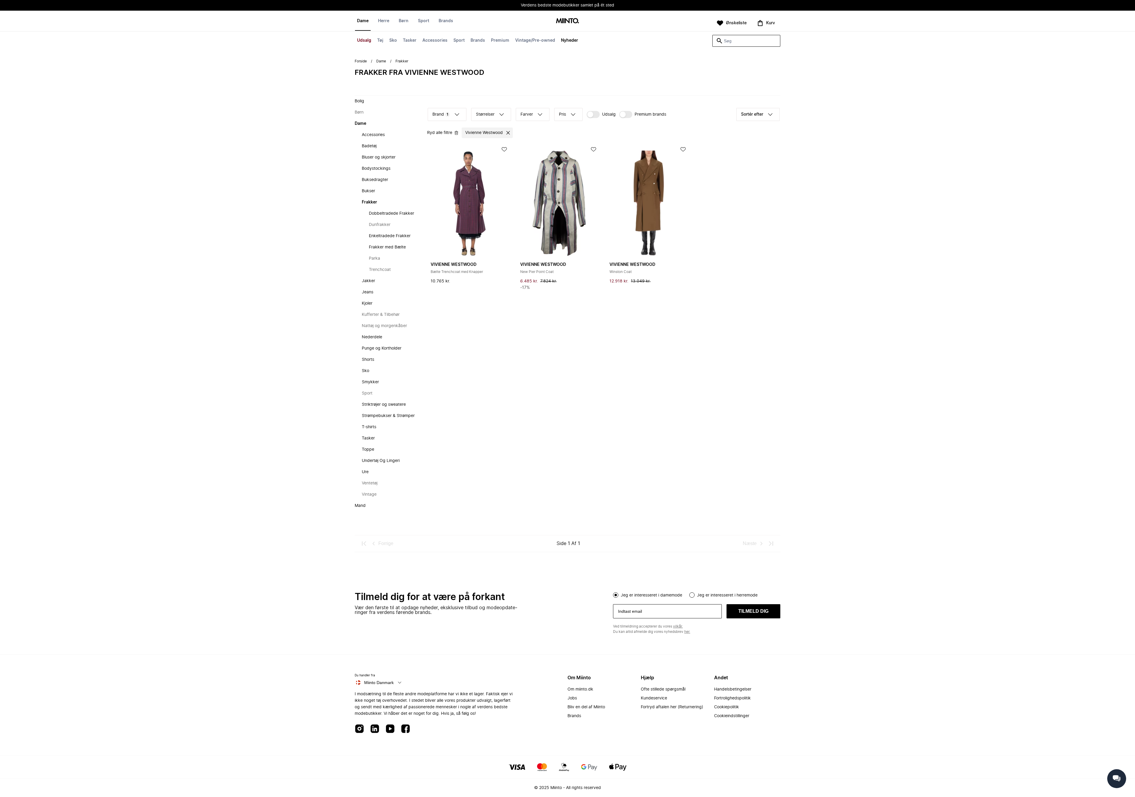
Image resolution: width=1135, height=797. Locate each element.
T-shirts (369, 427)
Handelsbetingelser (732, 689)
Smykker (370, 382)
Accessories (434, 40)
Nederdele (372, 337)
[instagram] (359, 729)
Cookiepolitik (726, 707)
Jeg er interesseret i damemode (651, 595)
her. (687, 631)
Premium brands (650, 114)
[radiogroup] (696, 594)
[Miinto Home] (567, 21)
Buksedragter (375, 180)
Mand (360, 506)
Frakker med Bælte (387, 247)
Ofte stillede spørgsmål (663, 689)
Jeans (367, 292)
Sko (393, 40)
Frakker (369, 202)
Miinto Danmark (379, 682)
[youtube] (390, 729)
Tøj (380, 40)
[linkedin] (375, 729)
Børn (403, 21)
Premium (500, 40)
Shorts (368, 360)
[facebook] (405, 729)
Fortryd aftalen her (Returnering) (672, 707)
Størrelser (485, 114)
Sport (459, 40)
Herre (383, 21)
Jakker (368, 281)
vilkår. (678, 626)
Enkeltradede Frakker (390, 236)
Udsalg (364, 40)
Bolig (359, 101)
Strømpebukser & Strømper (388, 416)
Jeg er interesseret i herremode (727, 595)
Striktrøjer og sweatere (384, 404)
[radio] (615, 595)
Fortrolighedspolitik (732, 698)
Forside (361, 61)
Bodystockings (376, 168)
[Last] (770, 543)
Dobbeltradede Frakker (391, 213)
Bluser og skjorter (378, 157)
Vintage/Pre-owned (535, 40)
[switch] (601, 114)
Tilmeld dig (753, 611)
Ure (365, 472)
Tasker (409, 40)
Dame (363, 21)
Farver (527, 114)
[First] (364, 543)
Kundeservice (654, 698)
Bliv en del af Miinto (586, 707)
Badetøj (369, 146)
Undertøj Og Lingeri (381, 461)
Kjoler (367, 303)
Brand (440, 114)
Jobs (572, 698)
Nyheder (569, 40)
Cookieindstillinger (731, 716)
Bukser (368, 191)
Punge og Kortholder (381, 348)
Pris (562, 114)
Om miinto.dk (580, 689)
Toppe (368, 449)
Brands (478, 40)
